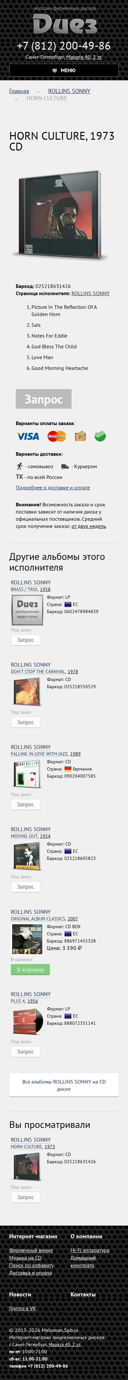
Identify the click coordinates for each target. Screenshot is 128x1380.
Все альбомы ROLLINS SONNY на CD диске (64, 1085)
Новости (20, 1294)
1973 (33, 1146)
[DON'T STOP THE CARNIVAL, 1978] (29, 692)
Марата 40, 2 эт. (84, 57)
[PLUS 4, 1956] (29, 1021)
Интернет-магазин (33, 1236)
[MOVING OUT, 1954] (29, 856)
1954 (31, 836)
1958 (31, 589)
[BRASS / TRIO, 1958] (29, 610)
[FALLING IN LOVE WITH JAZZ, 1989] (29, 774)
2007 (44, 918)
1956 (24, 1001)
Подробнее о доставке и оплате (53, 487)
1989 (46, 754)
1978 (44, 671)
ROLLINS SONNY (69, 91)
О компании (86, 1236)
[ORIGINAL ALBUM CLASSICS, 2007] (29, 939)
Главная (19, 91)
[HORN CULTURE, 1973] (29, 1167)
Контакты (83, 1294)
